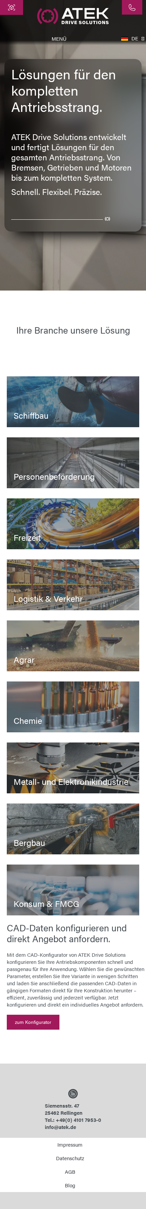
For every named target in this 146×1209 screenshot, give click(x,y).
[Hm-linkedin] (73, 1093)
